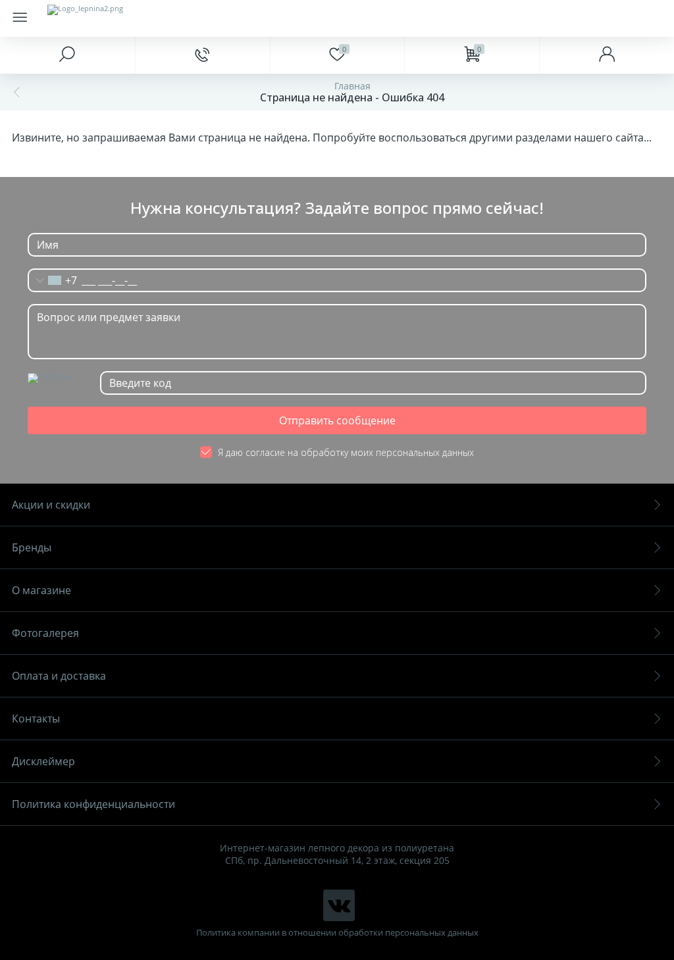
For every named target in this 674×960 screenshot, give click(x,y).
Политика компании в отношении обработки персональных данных (337, 933)
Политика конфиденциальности (93, 804)
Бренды (31, 547)
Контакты (36, 718)
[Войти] (606, 55)
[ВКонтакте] (339, 905)
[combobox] (52, 280)
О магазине (41, 590)
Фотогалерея (45, 633)
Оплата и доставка (59, 676)
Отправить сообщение (337, 420)
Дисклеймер (43, 761)
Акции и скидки (51, 504)
